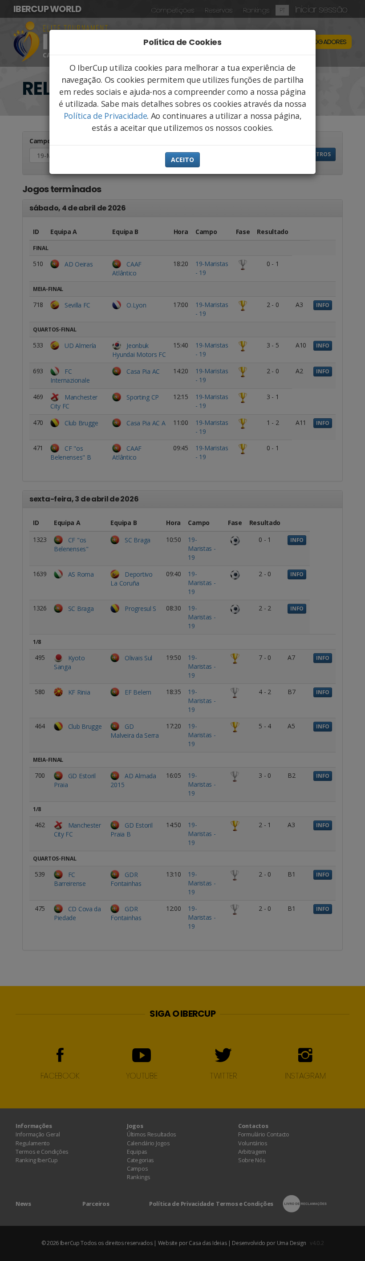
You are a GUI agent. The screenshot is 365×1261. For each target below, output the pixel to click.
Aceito (182, 159)
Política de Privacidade (105, 115)
